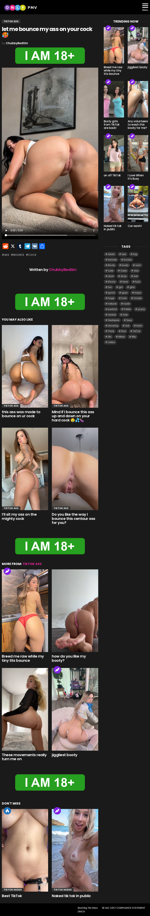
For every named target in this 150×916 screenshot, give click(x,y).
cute (110, 270)
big (135, 254)
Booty (111, 265)
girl (121, 287)
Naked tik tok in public (71, 895)
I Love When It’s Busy (136, 177)
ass (6, 255)
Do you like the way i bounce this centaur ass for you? (73, 518)
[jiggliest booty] (75, 709)
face (125, 281)
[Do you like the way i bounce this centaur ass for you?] (75, 469)
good (111, 292)
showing (113, 325)
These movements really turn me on (24, 757)
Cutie (124, 270)
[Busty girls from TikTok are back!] (114, 99)
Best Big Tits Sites (88, 907)
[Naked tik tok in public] (75, 850)
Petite (127, 309)
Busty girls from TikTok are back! (111, 124)
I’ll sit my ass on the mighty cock (19, 516)
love (124, 298)
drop (124, 276)
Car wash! (135, 226)
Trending (7, 571)
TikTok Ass (11, 405)
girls (132, 287)
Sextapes (113, 320)
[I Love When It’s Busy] (138, 153)
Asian (111, 254)
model (138, 298)
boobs (128, 259)
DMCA (81, 911)
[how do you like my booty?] (75, 610)
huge (111, 298)
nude (127, 303)
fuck (137, 281)
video (111, 342)
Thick (111, 331)
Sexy (129, 320)
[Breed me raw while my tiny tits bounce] (25, 610)
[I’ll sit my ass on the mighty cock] (25, 469)
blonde (112, 259)
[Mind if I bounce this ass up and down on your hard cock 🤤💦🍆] (75, 366)
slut (127, 325)
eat (136, 276)
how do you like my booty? (69, 658)
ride (125, 314)
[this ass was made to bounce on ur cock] (25, 366)
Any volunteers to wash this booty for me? (138, 124)
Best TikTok (12, 895)
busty (125, 265)
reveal (112, 314)
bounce (18, 255)
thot (123, 331)
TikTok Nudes (13, 889)
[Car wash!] (138, 204)
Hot (7, 810)
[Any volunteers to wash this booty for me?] (138, 99)
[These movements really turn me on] (25, 709)
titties (122, 336)
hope (138, 292)
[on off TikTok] (114, 153)
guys (125, 292)
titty (134, 336)
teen (139, 325)
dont (111, 276)
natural (112, 303)
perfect (112, 309)
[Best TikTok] (25, 850)
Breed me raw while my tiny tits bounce (23, 658)
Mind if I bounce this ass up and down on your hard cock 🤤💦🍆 (73, 416)
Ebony (111, 281)
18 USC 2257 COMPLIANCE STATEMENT (123, 907)
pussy (141, 309)
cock (32, 255)
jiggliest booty (64, 754)
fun (110, 287)
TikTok (136, 331)
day (136, 270)
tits (109, 336)
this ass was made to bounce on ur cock (21, 414)
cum (138, 265)
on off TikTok (112, 175)
